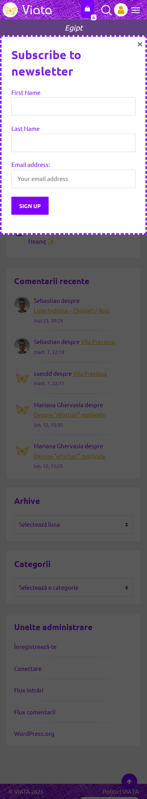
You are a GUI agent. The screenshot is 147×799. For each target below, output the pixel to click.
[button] (133, 9)
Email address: (30, 164)
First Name (25, 92)
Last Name (25, 128)
